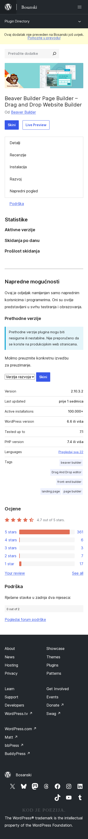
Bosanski (23, 775)
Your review (15, 573)
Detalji (15, 142)
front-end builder (69, 482)
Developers (14, 705)
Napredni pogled (24, 191)
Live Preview (36, 125)
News (10, 657)
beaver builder (71, 462)
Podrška (16, 203)
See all (77, 573)
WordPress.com (21, 728)
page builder (72, 491)
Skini (12, 125)
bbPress (14, 745)
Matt (11, 737)
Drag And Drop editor (66, 472)
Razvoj (16, 179)
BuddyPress (17, 753)
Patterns (53, 673)
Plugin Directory (17, 21)
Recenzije (18, 155)
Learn (9, 688)
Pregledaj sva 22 (70, 452)
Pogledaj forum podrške (25, 619)
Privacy (11, 673)
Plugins (52, 665)
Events (52, 697)
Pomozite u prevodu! (44, 38)
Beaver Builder (23, 112)
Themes (53, 657)
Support (11, 697)
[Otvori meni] (80, 7)
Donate (55, 705)
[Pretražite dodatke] (54, 53)
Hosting (11, 665)
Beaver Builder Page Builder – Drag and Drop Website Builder (43, 101)
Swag (53, 713)
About (10, 648)
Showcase (55, 648)
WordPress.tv (19, 713)
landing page (51, 491)
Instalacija (18, 167)
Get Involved (57, 688)
